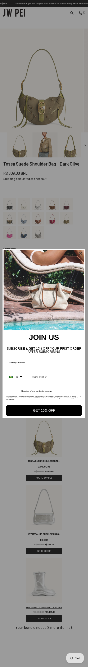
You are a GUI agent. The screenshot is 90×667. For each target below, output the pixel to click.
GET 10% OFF (44, 410)
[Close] (80, 254)
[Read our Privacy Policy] (80, 397)
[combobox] (15, 376)
